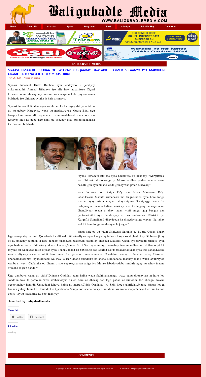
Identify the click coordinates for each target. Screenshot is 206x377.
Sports (70, 26)
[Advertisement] (130, 108)
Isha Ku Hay (147, 26)
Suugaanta (89, 26)
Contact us (170, 26)
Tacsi (108, 26)
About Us (32, 26)
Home (13, 26)
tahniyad (126, 26)
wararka (51, 26)
